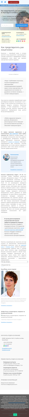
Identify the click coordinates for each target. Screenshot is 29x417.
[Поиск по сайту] (22, 2)
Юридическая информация (8, 382)
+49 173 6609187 (21, 39)
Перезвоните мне (22, 25)
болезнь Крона (10, 246)
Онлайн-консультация (14, 2)
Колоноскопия (14, 154)
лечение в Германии (13, 141)
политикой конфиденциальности (17, 402)
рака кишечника (14, 133)
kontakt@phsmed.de (6, 36)
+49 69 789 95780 (7, 342)
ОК (15, 414)
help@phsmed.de (20, 35)
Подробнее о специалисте (6, 305)
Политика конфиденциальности (9, 384)
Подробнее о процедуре (16, 169)
